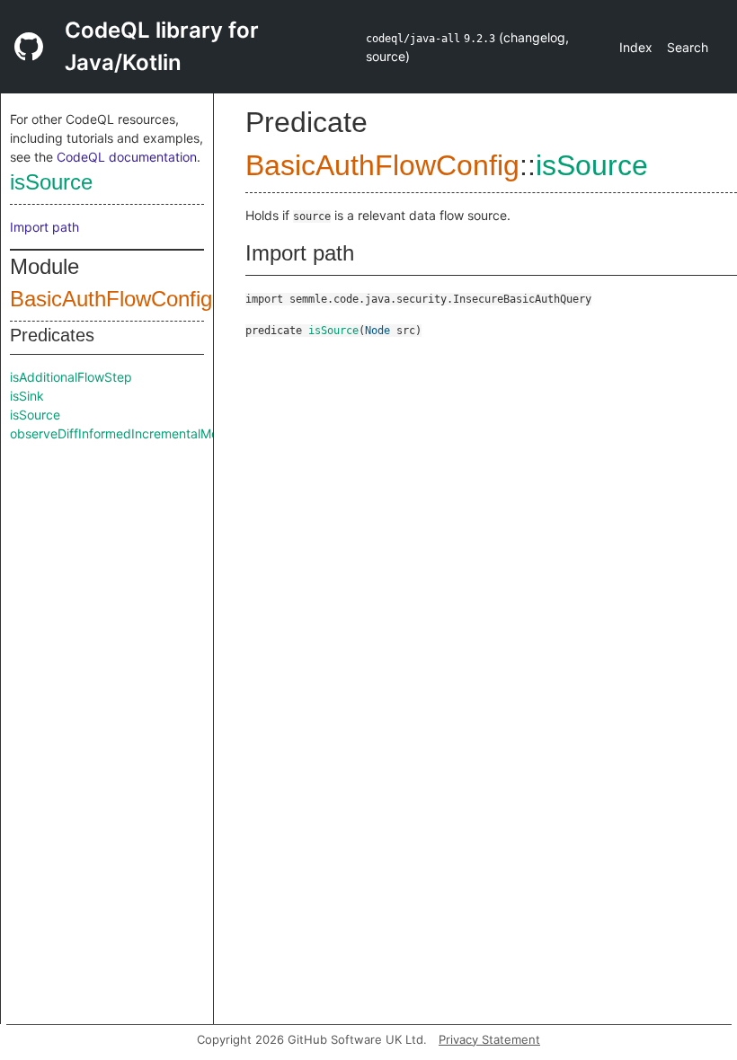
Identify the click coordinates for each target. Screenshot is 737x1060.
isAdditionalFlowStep (71, 376)
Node (377, 330)
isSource (51, 182)
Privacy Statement (489, 1039)
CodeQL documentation (127, 156)
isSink (27, 395)
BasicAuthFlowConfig (111, 299)
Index (636, 47)
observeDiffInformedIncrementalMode (122, 433)
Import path (44, 226)
